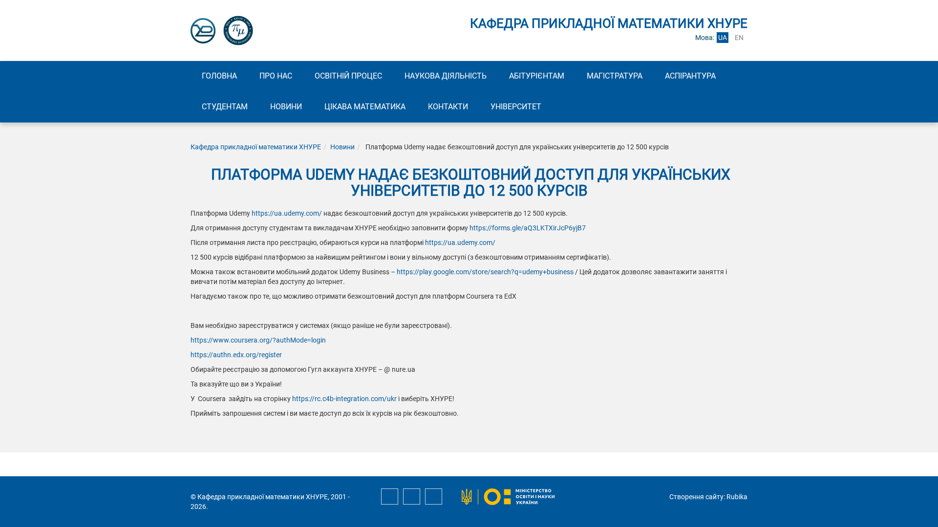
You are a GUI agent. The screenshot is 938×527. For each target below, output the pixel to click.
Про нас (275, 76)
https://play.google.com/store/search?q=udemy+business (485, 272)
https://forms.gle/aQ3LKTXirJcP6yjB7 (527, 228)
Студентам (225, 106)
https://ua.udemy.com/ (287, 213)
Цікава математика (364, 106)
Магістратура (614, 76)
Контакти (448, 106)
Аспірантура (690, 76)
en (739, 37)
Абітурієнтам (536, 76)
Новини (286, 106)
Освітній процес (348, 76)
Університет (515, 106)
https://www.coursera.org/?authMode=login (258, 340)
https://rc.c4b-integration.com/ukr (344, 399)
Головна (219, 76)
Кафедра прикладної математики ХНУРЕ (256, 147)
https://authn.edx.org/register (236, 355)
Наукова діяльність (446, 76)
